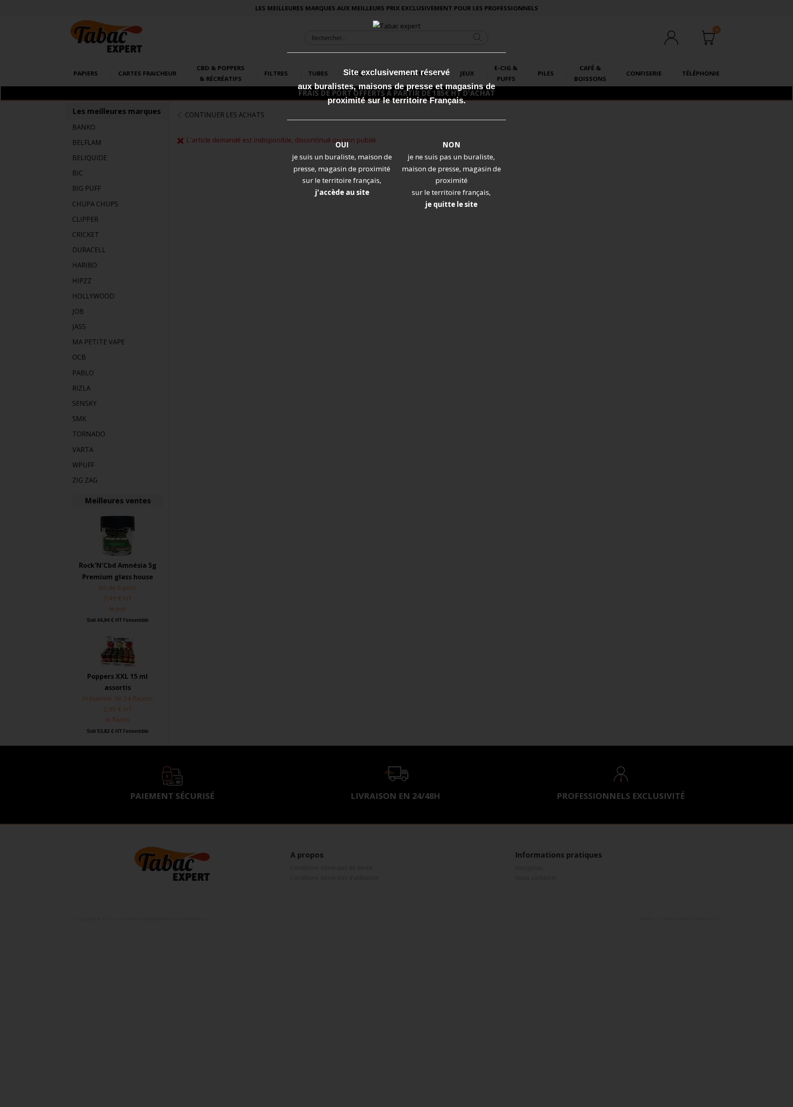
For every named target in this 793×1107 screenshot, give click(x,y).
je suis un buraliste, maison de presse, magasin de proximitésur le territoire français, (342, 168)
